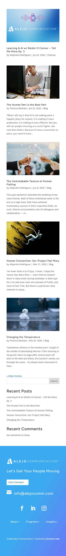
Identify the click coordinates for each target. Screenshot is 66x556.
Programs (32, 521)
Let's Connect (16, 482)
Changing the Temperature (23, 337)
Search (54, 381)
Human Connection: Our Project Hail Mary (33, 260)
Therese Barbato (18, 108)
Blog (45, 108)
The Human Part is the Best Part (26, 104)
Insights (51, 521)
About (14, 521)
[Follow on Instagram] (44, 508)
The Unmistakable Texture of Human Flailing (30, 410)
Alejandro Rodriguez (20, 54)
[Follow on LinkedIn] (33, 508)
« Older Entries (14, 376)
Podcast (51, 54)
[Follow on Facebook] (22, 508)
